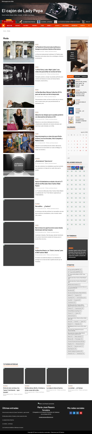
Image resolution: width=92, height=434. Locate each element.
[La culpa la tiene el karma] (71, 102)
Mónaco (70, 339)
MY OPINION (65, 25)
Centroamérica (81, 297)
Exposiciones (79, 308)
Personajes (78, 339)
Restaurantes (80, 343)
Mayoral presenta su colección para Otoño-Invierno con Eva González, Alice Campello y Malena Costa (48, 138)
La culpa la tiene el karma (21, 21)
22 (83, 147)
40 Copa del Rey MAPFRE (74, 269)
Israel (76, 321)
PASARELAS (74, 25)
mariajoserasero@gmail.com (46, 417)
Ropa (70, 346)
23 (86, 147)
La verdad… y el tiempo (38, 21)
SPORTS (82, 25)
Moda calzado (79, 336)
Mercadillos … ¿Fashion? (43, 206)
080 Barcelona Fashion (74, 284)
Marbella (78, 324)
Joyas (82, 321)
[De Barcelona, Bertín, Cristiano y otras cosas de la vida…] (71, 93)
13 (77, 144)
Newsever (53, 432)
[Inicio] (3, 26)
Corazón (77, 300)
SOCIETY (57, 25)
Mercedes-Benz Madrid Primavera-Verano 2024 (76, 330)
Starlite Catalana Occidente (75, 351)
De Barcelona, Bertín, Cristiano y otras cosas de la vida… (81, 93)
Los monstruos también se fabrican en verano (61, 21)
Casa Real (71, 297)
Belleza (70, 295)
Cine (70, 300)
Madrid (70, 324)
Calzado (78, 295)
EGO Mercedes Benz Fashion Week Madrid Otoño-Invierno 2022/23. (76, 305)
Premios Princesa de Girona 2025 (76, 341)
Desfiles (37, 247)
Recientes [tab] (70, 76)
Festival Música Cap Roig (74, 310)
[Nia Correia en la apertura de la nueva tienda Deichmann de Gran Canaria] (18, 232)
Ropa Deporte (72, 348)
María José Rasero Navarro (51, 51)
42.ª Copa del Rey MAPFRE (75, 272)
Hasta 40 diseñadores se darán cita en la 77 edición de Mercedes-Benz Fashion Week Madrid (48, 184)
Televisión (71, 353)
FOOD (42, 25)
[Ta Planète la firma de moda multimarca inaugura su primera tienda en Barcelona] (18, 52)
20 (77, 147)
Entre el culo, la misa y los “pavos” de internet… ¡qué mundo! (81, 84)
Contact (17, 25)
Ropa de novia (79, 346)
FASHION (34, 25)
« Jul (68, 158)
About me (9, 25)
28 (80, 150)
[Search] (89, 25)
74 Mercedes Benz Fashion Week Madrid (77, 278)
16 (86, 144)
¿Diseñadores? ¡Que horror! (43, 161)
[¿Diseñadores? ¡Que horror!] (18, 165)
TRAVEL (49, 25)
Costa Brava (71, 302)
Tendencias (80, 353)
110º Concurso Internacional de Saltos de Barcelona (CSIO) (77, 287)
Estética (70, 308)
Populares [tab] (77, 76)
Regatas (71, 343)
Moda (70, 336)
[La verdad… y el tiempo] (71, 111)
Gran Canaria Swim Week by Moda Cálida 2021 (77, 319)
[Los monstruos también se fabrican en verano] (71, 120)
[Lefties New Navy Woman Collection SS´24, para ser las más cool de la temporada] (18, 97)
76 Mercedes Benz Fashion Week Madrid (77, 282)
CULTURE (25, 25)
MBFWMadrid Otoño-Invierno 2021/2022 (77, 327)
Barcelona (71, 290)
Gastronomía (72, 315)
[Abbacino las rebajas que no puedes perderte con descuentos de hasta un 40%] (18, 119)
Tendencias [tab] (84, 76)
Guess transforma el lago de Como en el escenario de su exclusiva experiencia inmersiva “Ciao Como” (76, 254)
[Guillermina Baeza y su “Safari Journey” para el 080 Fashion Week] (18, 255)
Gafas (77, 313)
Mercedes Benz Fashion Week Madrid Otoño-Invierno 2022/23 (76, 334)
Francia (70, 313)
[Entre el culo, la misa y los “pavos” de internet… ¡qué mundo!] (71, 83)
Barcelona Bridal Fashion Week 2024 (77, 292)
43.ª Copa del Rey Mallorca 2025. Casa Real (76, 275)
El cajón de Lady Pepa (22, 10)
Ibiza (70, 321)
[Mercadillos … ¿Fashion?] (18, 210)
